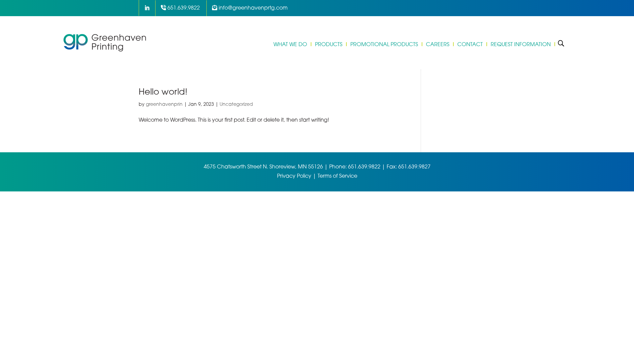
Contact (470, 44)
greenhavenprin (164, 104)
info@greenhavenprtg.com (253, 8)
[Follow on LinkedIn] (145, 8)
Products (328, 44)
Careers (437, 44)
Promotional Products (384, 44)
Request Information (521, 44)
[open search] (561, 43)
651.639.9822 (183, 8)
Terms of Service (337, 176)
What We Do (290, 44)
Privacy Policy (294, 176)
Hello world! (163, 92)
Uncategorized (236, 104)
